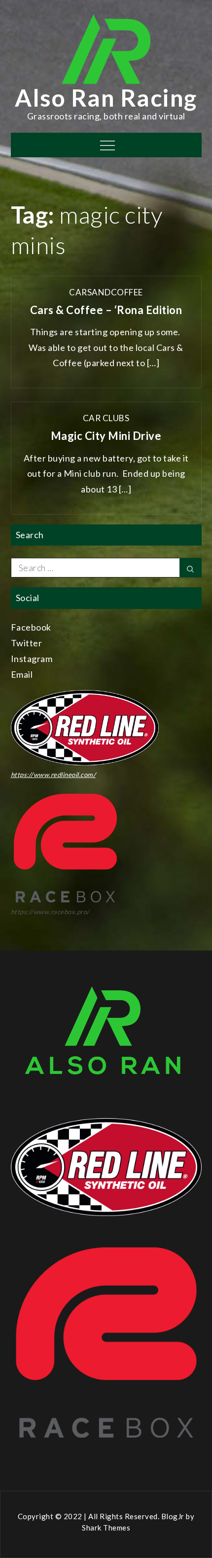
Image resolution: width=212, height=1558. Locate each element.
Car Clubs (106, 418)
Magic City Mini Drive (106, 435)
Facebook (31, 627)
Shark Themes (106, 1527)
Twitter (26, 642)
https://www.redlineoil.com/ (53, 775)
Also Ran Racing (106, 98)
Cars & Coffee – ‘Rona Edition (106, 310)
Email (22, 674)
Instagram (32, 658)
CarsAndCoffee (106, 292)
